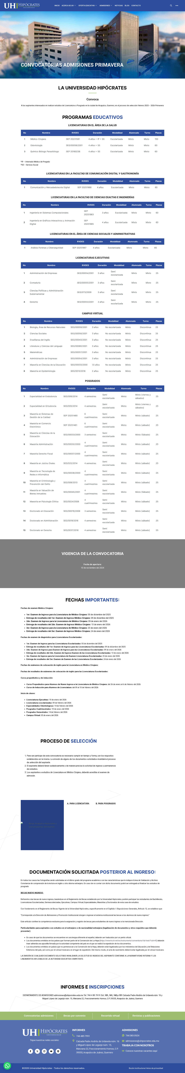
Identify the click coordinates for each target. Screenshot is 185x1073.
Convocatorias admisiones (38, 1015)
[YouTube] (51, 1051)
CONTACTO (136, 6)
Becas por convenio (74, 1015)
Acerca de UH (68, 6)
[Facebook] (30, 1051)
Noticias (119, 6)
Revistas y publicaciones (146, 1015)
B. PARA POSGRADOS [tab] (106, 803)
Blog (127, 6)
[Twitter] (37, 1051)
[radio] (58, 1051)
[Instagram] (44, 1051)
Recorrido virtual (110, 1015)
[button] (171, 5)
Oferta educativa (87, 6)
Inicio (57, 6)
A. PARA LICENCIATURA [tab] (78, 803)
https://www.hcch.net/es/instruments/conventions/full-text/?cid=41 (128, 941)
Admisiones (105, 6)
